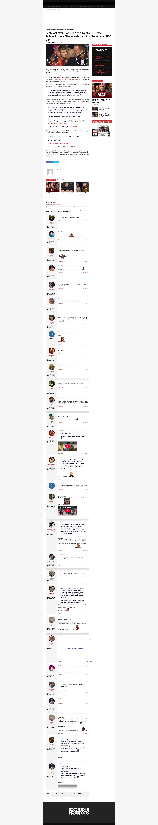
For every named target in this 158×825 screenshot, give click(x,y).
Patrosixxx (51, 355)
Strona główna (48, 9)
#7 (87, 314)
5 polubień (86, 220)
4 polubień (86, 288)
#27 (87, 714)
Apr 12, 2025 (60, 298)
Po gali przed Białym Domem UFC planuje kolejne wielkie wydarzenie (104, 108)
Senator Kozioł (52, 289)
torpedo (51, 624)
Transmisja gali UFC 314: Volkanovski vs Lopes (58, 151)
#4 (87, 265)
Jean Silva (57, 29)
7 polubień (86, 323)
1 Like (86, 303)
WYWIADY (80, 6)
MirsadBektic (51, 561)
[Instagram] (109, 1)
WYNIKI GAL (66, 6)
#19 (87, 554)
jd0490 (51, 255)
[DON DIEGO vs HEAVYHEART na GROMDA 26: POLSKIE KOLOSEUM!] (52, 187)
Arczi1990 (51, 371)
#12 (87, 397)
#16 (87, 482)
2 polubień (86, 239)
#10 (87, 364)
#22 (87, 616)
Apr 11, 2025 (60, 214)
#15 (87, 457)
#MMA (50, 123)
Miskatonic (51, 501)
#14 (87, 430)
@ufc (51, 143)
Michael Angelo (51, 238)
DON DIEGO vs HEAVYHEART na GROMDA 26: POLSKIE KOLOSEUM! (101, 101)
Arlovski (51, 305)
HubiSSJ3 (52, 322)
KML (52, 404)
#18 (87, 521)
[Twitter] (111, 1)
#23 (91, 635)
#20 (87, 570)
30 (66, 42)
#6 (87, 298)
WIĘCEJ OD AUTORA (61, 179)
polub (86, 387)
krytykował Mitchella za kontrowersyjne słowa (68, 79)
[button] (110, 6)
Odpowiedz (60, 220)
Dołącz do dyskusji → (84, 210)
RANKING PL (73, 6)
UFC (68, 29)
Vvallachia (51, 705)
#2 (87, 231)
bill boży (51, 222)
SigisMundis (51, 593)
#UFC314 (79, 121)
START (48, 6)
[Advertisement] (79, 19)
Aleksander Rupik (53, 42)
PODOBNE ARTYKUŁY (51, 179)
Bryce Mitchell (54, 9)
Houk (52, 672)
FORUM (96, 6)
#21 (87, 585)
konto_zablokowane (51, 529)
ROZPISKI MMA (59, 6)
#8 (87, 331)
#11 (87, 380)
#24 (87, 665)
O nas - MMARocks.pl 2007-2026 (52, 823)
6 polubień (86, 344)
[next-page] (49, 197)
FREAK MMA (91, 6)
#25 (87, 681)
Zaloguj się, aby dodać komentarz (53, 204)
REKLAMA (102, 6)
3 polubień (86, 261)
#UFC (83, 121)
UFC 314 (72, 29)
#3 (87, 247)
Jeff (51, 272)
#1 (87, 214)
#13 (87, 413)
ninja (52, 388)
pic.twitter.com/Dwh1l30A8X (60, 143)
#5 (87, 281)
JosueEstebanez (51, 464)
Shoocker (52, 578)
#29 (87, 763)
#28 (87, 737)
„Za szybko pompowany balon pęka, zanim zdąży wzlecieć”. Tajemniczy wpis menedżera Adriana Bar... (82, 194)
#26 (87, 698)
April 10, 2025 (73, 127)
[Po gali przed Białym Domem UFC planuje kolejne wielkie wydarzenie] (67, 187)
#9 (87, 347)
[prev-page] (47, 197)
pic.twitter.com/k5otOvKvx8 (59, 123)
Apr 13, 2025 (60, 635)
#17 (87, 493)
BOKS (85, 6)
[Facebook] (107, 1)
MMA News (63, 29)
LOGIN (53, 6)
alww (52, 421)
